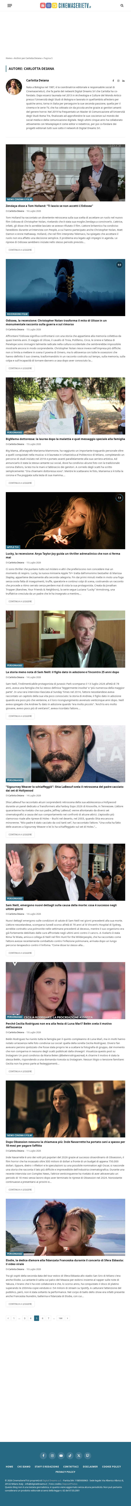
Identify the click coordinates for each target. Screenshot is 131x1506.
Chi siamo (24, 1466)
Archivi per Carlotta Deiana (27, 58)
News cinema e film (19, 199)
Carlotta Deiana (37, 80)
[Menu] (10, 5)
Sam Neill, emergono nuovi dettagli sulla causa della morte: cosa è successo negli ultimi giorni (61, 907)
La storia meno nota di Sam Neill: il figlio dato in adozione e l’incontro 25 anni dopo (62, 672)
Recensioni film (17, 314)
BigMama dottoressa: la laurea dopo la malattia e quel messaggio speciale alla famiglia (65, 439)
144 (60, 1318)
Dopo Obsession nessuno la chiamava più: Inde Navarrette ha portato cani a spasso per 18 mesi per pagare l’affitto (65, 1143)
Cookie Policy (111, 1466)
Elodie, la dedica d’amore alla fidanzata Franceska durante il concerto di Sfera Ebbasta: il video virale (65, 1262)
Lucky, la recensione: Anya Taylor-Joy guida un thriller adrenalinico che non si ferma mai (63, 555)
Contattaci (71, 1466)
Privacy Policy (65, 1471)
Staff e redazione (47, 1466)
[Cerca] (121, 5)
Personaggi (14, 432)
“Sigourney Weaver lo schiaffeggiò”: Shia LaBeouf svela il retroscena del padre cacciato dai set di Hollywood (64, 788)
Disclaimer (90, 1466)
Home (9, 58)
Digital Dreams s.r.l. (51, 1480)
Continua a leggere (20, 249)
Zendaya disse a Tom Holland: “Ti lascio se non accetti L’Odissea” (49, 206)
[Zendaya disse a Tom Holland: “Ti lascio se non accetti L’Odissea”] (65, 172)
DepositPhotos (69, 1483)
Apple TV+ (13, 547)
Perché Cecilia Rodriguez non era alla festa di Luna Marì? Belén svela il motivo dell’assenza (59, 1025)
